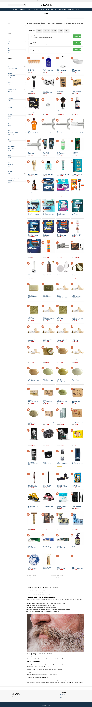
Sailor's (9, 162)
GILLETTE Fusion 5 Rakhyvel (75, 193)
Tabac (9, 173)
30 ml (9, 39)
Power (9, 153)
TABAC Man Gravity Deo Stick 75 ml (77, 463)
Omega (9, 141)
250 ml (9, 36)
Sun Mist (10, 171)
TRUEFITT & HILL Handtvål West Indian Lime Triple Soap (33, 547)
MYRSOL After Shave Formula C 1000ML (61, 153)
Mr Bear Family (11, 134)
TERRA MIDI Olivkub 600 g (60, 318)
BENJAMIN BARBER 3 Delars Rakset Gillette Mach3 (76, 255)
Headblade (10, 107)
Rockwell (10, 159)
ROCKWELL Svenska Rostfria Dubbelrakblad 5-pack (47, 91)
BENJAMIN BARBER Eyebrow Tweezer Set (76, 506)
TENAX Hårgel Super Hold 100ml (77, 526)
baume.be (10, 73)
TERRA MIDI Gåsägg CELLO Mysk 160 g (33, 380)
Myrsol (9, 139)
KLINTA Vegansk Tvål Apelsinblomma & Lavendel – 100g (62, 297)
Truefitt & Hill (11, 180)
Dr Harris (10, 86)
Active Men (10, 64)
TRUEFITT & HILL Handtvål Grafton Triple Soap (63, 547)
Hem (9, 18)
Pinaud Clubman (11, 148)
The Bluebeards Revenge (13, 178)
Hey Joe (9, 109)
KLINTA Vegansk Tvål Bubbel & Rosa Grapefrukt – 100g (48, 318)
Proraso (9, 155)
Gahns (9, 96)
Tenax (9, 175)
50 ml (9, 48)
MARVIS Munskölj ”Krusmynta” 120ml (77, 568)
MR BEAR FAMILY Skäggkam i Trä (31, 70)
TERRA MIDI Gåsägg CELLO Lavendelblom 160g (32, 422)
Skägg (35, 9)
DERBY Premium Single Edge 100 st (33, 111)
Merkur (9, 130)
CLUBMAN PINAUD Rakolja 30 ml (75, 153)
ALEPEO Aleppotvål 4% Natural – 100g (48, 401)
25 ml (9, 46)
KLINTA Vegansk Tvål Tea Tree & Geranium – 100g (76, 296)
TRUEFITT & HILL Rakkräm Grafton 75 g (47, 153)
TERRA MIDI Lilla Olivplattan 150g (76, 275)
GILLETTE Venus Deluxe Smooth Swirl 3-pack (62, 193)
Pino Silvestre (11, 150)
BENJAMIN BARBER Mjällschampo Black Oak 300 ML (48, 275)
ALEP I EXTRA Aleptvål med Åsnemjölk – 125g (33, 296)
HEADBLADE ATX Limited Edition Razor (48, 506)
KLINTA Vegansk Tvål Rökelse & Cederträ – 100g (76, 339)
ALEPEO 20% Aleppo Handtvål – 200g (76, 401)
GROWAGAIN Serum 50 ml (59, 422)
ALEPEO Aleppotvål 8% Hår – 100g (33, 401)
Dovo (9, 84)
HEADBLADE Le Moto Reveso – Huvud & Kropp (33, 506)
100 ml (9, 52)
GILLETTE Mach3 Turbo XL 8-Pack (33, 235)
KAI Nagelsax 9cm (31, 153)
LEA (9, 123)
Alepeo (9, 66)
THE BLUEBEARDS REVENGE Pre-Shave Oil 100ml (77, 111)
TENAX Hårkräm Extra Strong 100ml (62, 526)
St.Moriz (9, 169)
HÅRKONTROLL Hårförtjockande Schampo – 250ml (33, 463)
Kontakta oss (62, 694)
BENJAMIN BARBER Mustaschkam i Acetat (32, 486)
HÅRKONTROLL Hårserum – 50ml (31, 442)
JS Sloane (10, 114)
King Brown (10, 118)
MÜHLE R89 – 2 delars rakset (32, 275)
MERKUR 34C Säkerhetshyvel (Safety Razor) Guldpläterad (33, 527)
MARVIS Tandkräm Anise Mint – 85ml (63, 174)
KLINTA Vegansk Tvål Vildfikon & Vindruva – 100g (62, 339)
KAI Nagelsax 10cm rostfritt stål (77, 132)
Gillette (9, 100)
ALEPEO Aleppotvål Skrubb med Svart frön (76, 91)
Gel (8, 25)
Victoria (9, 182)
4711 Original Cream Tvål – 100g (77, 174)
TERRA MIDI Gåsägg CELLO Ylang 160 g (62, 359)
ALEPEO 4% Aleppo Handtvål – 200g (48, 422)
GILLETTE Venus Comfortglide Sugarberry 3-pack (61, 214)
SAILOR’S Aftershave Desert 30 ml (33, 193)
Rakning (15, 9)
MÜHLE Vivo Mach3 (30, 91)
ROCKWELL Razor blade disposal (47, 463)
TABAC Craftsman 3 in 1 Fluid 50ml (62, 463)
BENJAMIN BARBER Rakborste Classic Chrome (48, 526)
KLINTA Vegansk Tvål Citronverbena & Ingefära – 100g (77, 318)
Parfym (66, 30)
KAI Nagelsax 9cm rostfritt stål (48, 132)
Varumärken (62, 9)
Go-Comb (10, 102)
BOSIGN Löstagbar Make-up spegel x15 (62, 275)
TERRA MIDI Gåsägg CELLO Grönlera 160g (62, 401)
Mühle (9, 137)
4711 (9, 61)
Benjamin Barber (11, 75)
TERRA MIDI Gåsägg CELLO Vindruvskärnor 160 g (61, 380)
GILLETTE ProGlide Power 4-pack (61, 235)
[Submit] (25, 5)
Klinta (9, 121)
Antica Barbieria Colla (12, 68)
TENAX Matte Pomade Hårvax (32, 568)
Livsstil (30, 9)
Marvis (9, 125)
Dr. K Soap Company (12, 89)
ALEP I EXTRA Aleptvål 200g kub (46, 359)
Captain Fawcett (11, 77)
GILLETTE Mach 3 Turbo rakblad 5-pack (48, 193)
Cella (9, 80)
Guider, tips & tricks (73, 9)
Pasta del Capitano (12, 146)
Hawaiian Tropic (11, 105)
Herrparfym (53, 584)
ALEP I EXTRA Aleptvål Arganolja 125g (47, 296)
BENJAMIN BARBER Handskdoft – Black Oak (62, 486)
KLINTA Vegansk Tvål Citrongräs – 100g (77, 359)
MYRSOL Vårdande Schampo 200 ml (48, 70)
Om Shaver (62, 695)
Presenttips (49, 9)
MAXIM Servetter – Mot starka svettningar (61, 506)
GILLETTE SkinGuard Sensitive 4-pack (48, 214)
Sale (56, 9)
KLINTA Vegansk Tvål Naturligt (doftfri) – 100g (47, 339)
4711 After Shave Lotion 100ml (48, 174)
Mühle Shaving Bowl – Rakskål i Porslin (77, 70)
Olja (9, 30)
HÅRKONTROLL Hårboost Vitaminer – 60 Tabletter (62, 442)
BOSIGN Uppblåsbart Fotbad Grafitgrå (47, 442)
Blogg (61, 697)
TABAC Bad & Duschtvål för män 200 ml (33, 132)
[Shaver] (46, 5)
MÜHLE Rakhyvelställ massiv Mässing (47, 111)
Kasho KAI (10, 116)
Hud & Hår (22, 9)
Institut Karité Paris (12, 112)
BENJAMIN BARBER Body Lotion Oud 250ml (33, 174)
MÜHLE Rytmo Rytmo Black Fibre (62, 111)
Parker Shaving (11, 143)
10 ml (9, 43)
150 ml (9, 55)
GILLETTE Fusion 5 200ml (46, 255)
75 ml (9, 41)
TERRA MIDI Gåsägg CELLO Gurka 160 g (48, 380)
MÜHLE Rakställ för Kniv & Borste (62, 70)
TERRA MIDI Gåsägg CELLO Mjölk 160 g (77, 380)
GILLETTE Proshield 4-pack (46, 235)
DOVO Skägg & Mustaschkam (61, 568)
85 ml (9, 50)
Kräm (9, 27)
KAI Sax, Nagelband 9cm (61, 132)
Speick (9, 166)
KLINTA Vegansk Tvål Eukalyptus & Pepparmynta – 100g (33, 359)
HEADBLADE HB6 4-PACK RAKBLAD (76, 486)
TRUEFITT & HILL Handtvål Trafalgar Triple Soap (47, 547)
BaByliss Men (11, 71)
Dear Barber (10, 82)
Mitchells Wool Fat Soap (13, 132)
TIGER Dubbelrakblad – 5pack (61, 255)
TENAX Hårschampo (74, 547)
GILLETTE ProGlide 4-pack (31, 255)
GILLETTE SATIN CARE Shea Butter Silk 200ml (76, 235)
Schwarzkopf (11, 164)
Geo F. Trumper (11, 98)
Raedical (10, 157)
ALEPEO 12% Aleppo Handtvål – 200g (77, 422)
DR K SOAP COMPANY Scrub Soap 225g (61, 91)
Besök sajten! (77, 36)
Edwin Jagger (11, 93)
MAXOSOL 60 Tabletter (74, 442)
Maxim (9, 127)
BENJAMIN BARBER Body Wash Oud (47, 568)
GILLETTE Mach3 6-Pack (74, 214)
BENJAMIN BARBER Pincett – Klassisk (47, 486)
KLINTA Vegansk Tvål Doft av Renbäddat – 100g (32, 339)
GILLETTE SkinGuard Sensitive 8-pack (33, 214)
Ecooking (10, 91)
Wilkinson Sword (11, 185)
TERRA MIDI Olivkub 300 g (31, 318)
